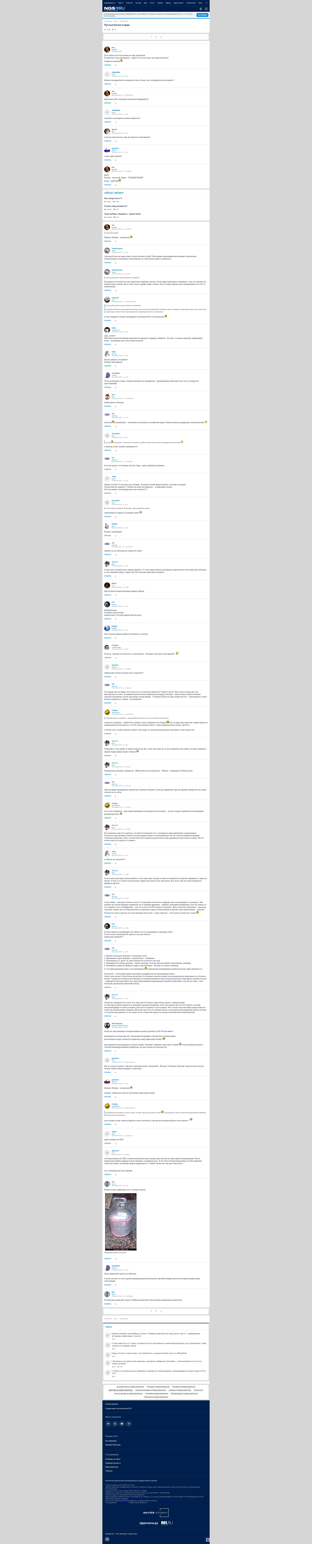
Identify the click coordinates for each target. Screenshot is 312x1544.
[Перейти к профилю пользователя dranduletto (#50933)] (107, 375)
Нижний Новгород (113, 1445)
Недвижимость (109, 3)
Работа (120, 3)
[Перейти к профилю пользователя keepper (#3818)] (107, 628)
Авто (115, 21)
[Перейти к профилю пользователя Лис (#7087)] (107, 49)
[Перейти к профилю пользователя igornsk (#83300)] (107, 131)
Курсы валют (179, 3)
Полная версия (111, 1404)
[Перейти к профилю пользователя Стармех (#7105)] (107, 647)
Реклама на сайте (112, 1459)
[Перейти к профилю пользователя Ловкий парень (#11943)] (107, 250)
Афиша (168, 3)
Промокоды (191, 3)
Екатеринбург (111, 1441)
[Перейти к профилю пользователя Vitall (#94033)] (107, 354)
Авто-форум (124, 21)
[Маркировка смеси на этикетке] (120, 1221)
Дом (145, 3)
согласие (185, 14)
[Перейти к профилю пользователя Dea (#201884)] (107, 1184)
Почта (152, 3)
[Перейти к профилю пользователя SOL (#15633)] (107, 397)
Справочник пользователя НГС (118, 1408)
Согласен (202, 15)
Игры (200, 3)
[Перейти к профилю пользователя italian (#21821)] (107, 330)
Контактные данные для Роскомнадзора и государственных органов (131, 1481)
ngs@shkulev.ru (134, 1499)
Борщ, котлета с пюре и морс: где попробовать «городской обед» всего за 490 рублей (149, 1353)
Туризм (160, 3)
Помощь (109, 1471)
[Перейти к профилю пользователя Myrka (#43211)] (107, 585)
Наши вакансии (111, 1467)
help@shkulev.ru (123, 1502)
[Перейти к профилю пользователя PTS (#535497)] (107, 604)
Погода (138, 3)
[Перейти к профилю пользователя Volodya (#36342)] (107, 712)
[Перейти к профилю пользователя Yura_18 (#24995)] (107, 564)
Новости (129, 3)
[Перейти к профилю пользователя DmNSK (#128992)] (107, 526)
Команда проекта (113, 1463)
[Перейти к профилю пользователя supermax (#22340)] (107, 300)
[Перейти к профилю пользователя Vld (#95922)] (107, 416)
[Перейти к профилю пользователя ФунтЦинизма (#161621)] (107, 1025)
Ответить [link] (107, 65)
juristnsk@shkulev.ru (165, 1501)
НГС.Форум (108, 21)
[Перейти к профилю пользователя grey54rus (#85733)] (107, 150)
